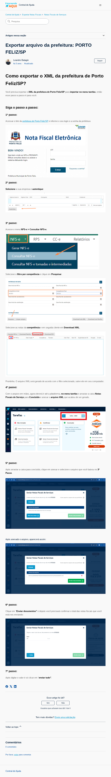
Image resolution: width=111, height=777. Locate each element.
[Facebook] (6, 686)
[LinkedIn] (15, 686)
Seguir (99, 61)
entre (16, 755)
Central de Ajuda (12, 15)
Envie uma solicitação (65, 717)
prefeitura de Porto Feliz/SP (35, 121)
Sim (48, 703)
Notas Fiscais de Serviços (55, 15)
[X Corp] (11, 686)
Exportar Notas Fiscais (31, 15)
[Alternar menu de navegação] (100, 5)
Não (63, 703)
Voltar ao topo (12, 727)
